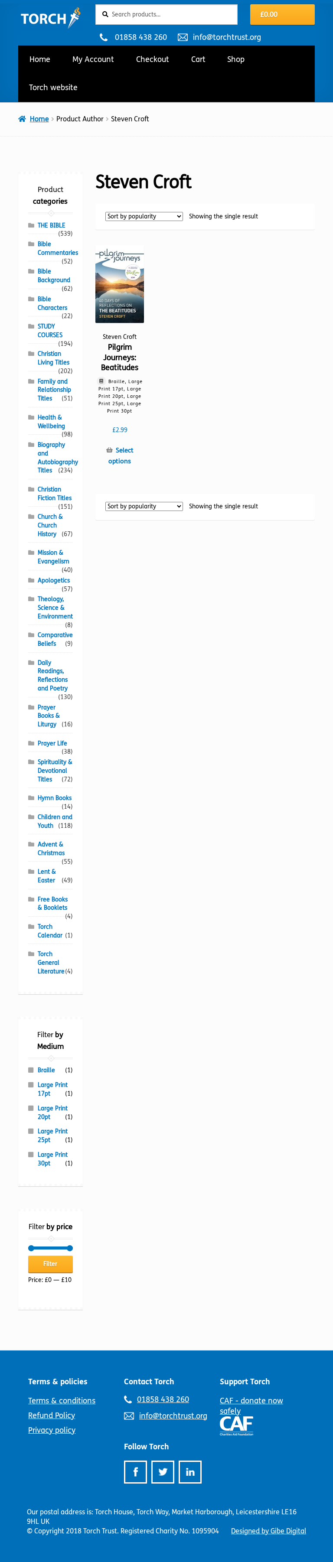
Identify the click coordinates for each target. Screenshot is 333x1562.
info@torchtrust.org (227, 37)
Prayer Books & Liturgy (49, 716)
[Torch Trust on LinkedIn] (190, 1472)
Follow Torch (146, 1446)
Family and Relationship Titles (54, 390)
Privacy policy (51, 1430)
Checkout (152, 59)
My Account (93, 59)
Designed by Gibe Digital (268, 1531)
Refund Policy (51, 1415)
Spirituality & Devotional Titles (55, 770)
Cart (198, 59)
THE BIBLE (51, 225)
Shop (236, 59)
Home (39, 59)
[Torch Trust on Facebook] (135, 1472)
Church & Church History (50, 525)
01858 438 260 (140, 37)
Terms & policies (58, 1381)
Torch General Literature (51, 962)
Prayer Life (52, 743)
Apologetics (54, 580)
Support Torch (245, 1381)
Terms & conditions (61, 1401)
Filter (50, 1264)
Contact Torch (149, 1381)
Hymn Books (55, 798)
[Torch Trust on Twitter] (162, 1472)
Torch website (53, 87)
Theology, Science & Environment (55, 608)
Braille (46, 1070)
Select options (120, 455)
